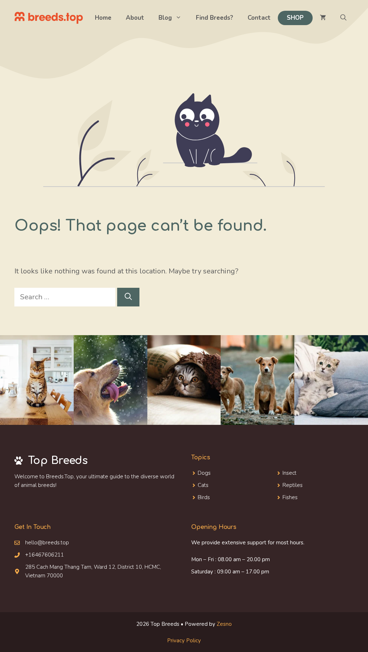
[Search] (128, 297)
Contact (259, 18)
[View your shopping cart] (323, 18)
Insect (289, 473)
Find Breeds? (214, 18)
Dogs (204, 473)
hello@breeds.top (47, 542)
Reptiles (292, 485)
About (135, 18)
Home (103, 18)
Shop (295, 18)
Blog (165, 18)
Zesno (224, 624)
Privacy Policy (184, 640)
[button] (343, 18)
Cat (202, 485)
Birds (204, 497)
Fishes (290, 497)
